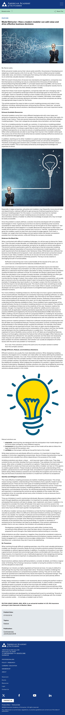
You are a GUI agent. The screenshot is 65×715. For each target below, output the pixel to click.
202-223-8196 (8, 653)
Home (29, 4)
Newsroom (5, 677)
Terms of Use (16, 704)
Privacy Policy (6, 704)
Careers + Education (9, 665)
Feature (6, 623)
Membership (6, 669)
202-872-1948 (21, 653)
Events (4, 680)
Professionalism (8, 659)
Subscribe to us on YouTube (34, 695)
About (4, 672)
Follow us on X (3, 695)
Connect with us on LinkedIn (50, 695)
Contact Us (5, 655)
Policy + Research (8, 662)
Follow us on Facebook (19, 695)
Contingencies (9, 631)
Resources (5, 683)
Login (3, 686)
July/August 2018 (10, 633)
